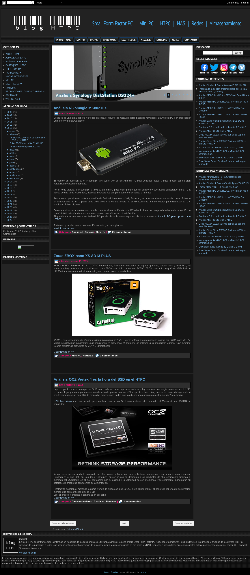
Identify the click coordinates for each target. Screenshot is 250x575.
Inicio (124, 523)
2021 (9, 204)
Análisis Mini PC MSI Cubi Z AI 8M (215, 131)
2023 (9, 210)
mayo (12, 156)
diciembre (14, 178)
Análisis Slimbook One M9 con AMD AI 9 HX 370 (223, 85)
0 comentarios (109, 355)
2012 (9, 125)
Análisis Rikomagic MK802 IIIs (25, 146)
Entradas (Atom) (75, 529)
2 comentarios (132, 501)
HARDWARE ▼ (13, 73)
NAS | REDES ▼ (13, 84)
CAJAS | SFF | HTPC (15, 65)
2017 (9, 191)
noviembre (15, 175)
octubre (13, 172)
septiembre (15, 169)
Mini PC (100, 231)
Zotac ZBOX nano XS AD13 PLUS (26, 143)
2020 (9, 201)
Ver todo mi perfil (27, 553)
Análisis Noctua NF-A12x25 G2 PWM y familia (221, 147)
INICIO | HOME (12, 54)
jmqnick (143, 572)
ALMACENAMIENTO (15, 57)
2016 (9, 188)
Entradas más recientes (63, 523)
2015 (9, 185)
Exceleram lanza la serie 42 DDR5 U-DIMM (220, 157)
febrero (13, 134)
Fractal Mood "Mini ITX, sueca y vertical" (218, 187)
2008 (9, 112)
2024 (9, 213)
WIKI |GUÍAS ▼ (13, 99)
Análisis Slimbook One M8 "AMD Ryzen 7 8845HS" (224, 183)
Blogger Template (111, 572)
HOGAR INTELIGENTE (16, 76)
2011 (9, 121)
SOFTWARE (11, 95)
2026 (9, 220)
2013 (9, 128)
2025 (9, 217)
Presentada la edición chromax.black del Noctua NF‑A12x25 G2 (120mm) (223, 90)
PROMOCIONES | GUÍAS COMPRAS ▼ (25, 91)
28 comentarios (121, 231)
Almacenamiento (82, 501)
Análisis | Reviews (83, 231)
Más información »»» (64, 228)
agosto (13, 165)
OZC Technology (63, 401)
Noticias (88, 355)
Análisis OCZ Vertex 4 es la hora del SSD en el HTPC (27, 139)
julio (12, 162)
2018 (9, 194)
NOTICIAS (10, 88)
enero (12, 131)
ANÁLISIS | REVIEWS (16, 61)
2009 (9, 115)
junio (12, 159)
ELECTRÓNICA (13, 69)
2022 (9, 207)
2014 (9, 181)
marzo (13, 150)
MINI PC (9, 80)
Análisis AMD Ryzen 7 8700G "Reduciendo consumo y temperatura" (220, 178)
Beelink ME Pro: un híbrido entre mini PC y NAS (222, 127)
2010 (9, 118)
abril (12, 153)
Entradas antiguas (183, 523)
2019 (9, 197)
